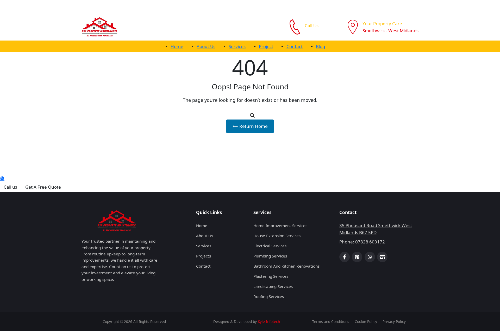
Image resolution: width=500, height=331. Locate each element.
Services (237, 46)
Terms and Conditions (330, 321)
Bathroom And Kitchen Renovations (286, 266)
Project (266, 46)
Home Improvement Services (280, 225)
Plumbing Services (270, 256)
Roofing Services (268, 296)
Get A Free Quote (43, 187)
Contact (294, 46)
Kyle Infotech (269, 321)
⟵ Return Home (250, 126)
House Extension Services (277, 235)
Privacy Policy (394, 321)
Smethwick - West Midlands (390, 31)
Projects (203, 256)
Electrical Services (269, 245)
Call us (10, 187)
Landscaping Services (273, 286)
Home (177, 46)
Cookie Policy (366, 321)
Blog (320, 46)
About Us (206, 46)
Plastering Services (270, 276)
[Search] (252, 115)
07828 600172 (319, 33)
